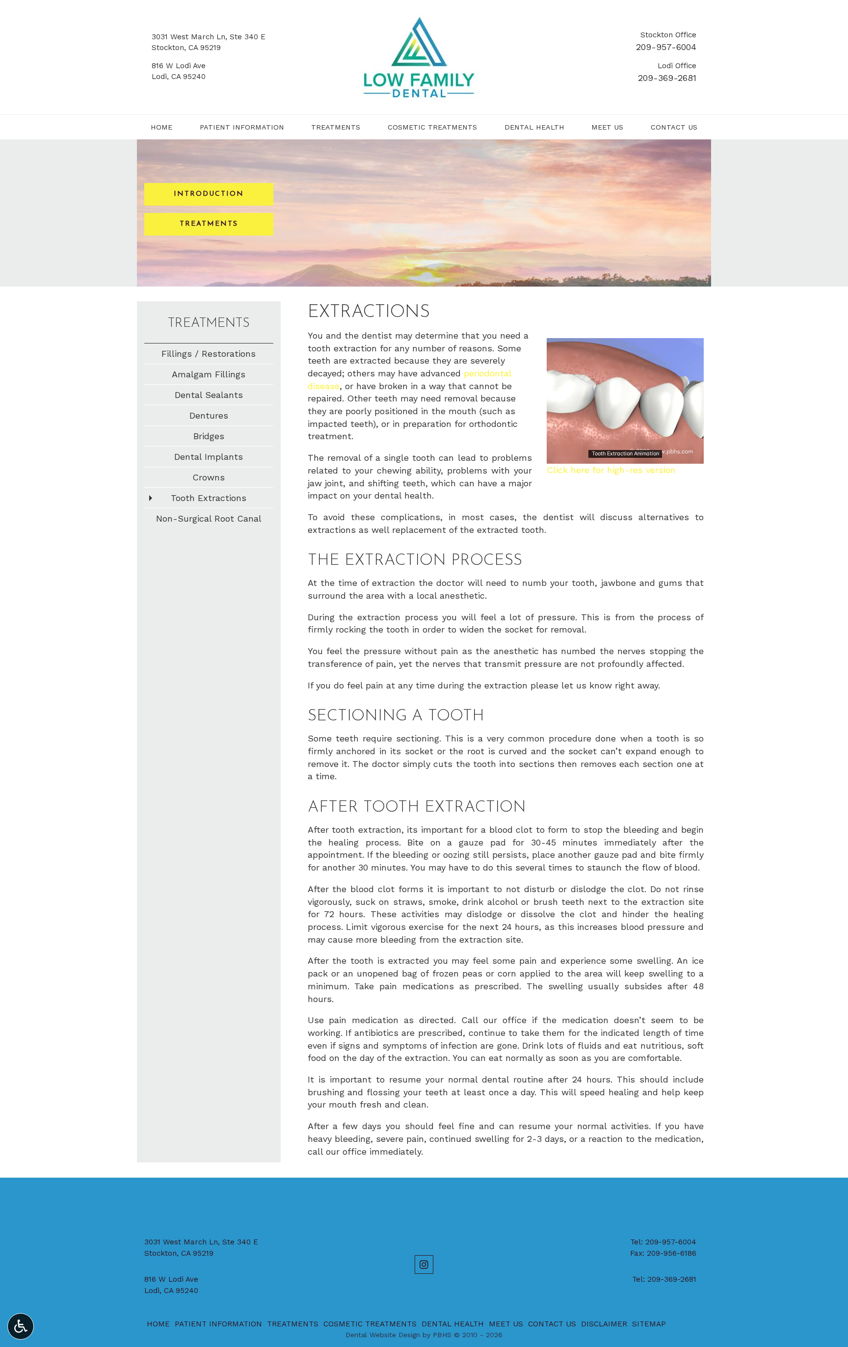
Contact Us (674, 127)
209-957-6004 (666, 47)
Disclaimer (604, 1324)
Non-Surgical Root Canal (209, 518)
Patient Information (242, 127)
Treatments (335, 127)
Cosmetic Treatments (432, 127)
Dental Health (534, 127)
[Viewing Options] (20, 1326)
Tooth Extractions (208, 498)
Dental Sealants (209, 395)
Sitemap (649, 1324)
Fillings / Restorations (208, 353)
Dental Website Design (382, 1335)
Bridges (208, 436)
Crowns (208, 477)
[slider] (625, 456)
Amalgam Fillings (208, 374)
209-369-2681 (667, 78)
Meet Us (607, 127)
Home (161, 127)
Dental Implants (208, 456)
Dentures (208, 415)
